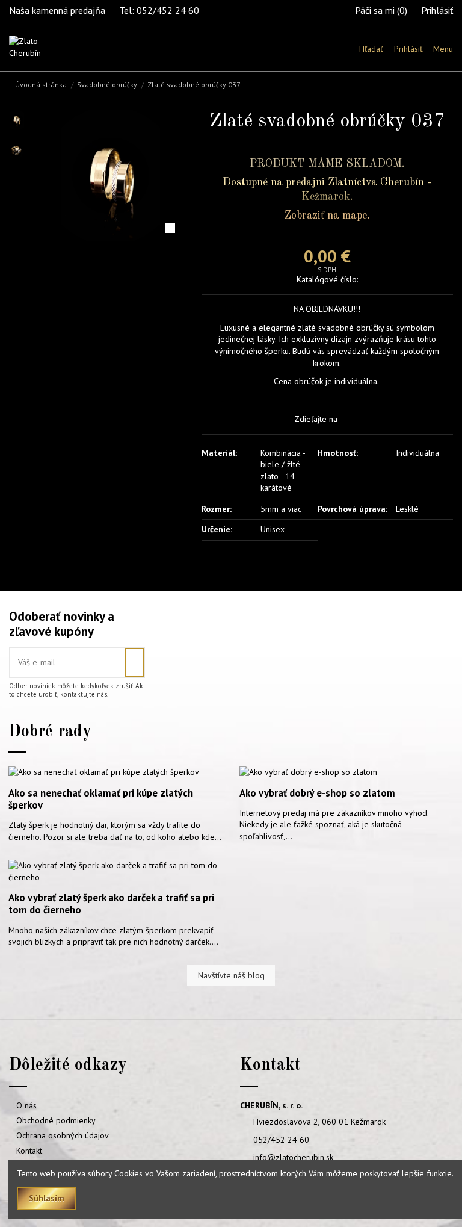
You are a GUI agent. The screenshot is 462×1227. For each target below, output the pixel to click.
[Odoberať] (134, 662)
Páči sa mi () (382, 10)
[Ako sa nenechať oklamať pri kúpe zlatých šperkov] (103, 771)
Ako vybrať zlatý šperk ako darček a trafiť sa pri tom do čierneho (111, 903)
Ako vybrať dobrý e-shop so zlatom (317, 793)
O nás (26, 1105)
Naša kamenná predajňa (58, 10)
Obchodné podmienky (56, 1120)
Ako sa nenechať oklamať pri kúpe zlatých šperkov (100, 799)
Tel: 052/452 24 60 (159, 10)
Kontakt (29, 1150)
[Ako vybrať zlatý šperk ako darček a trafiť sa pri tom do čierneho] (115, 870)
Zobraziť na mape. (327, 215)
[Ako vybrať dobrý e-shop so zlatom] (308, 771)
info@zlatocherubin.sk (293, 1157)
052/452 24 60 (281, 1139)
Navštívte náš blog (231, 975)
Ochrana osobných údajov (62, 1135)
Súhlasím (46, 1198)
